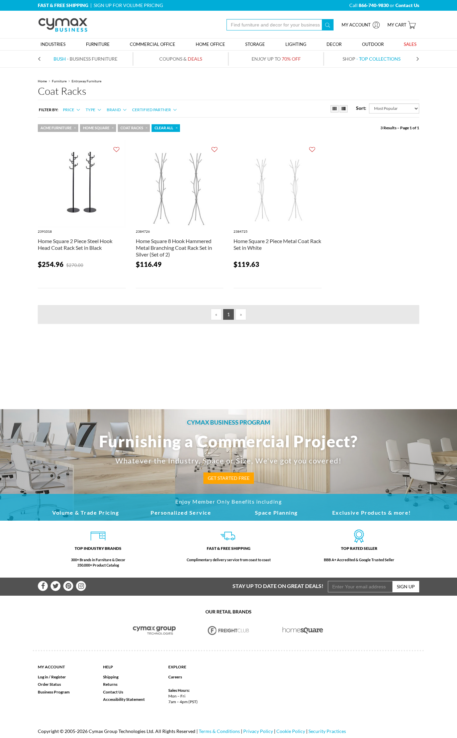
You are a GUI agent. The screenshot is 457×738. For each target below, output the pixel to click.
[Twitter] (56, 586)
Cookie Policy (290, 731)
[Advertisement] (228, 356)
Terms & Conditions (219, 731)
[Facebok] (43, 586)
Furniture (59, 81)
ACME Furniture (56, 128)
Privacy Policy (258, 731)
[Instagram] (81, 586)
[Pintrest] (68, 586)
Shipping (110, 676)
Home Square (96, 128)
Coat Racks (131, 128)
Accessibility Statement (124, 699)
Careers (175, 676)
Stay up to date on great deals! (278, 586)
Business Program (54, 691)
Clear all (164, 128)
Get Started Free (229, 478)
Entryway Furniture (86, 81)
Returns (110, 684)
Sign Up (406, 586)
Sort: (361, 108)
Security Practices (327, 731)
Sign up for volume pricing (128, 5)
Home (42, 81)
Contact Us (113, 691)
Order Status (49, 684)
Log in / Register (52, 676)
